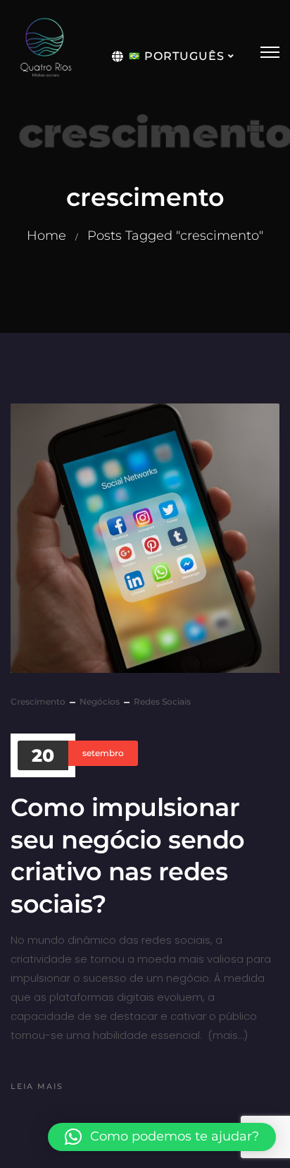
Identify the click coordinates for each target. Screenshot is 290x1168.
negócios (100, 701)
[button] (162, 1137)
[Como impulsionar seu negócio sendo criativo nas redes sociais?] (145, 538)
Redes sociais (162, 701)
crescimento (38, 701)
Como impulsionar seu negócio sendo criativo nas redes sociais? (128, 855)
